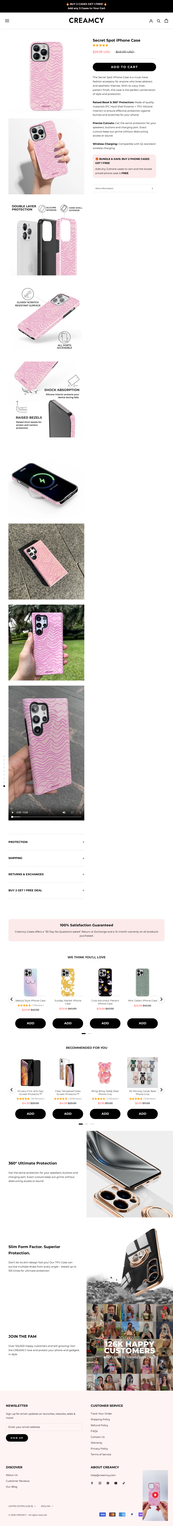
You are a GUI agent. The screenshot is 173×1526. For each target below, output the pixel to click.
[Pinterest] (108, 1483)
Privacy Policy (99, 1448)
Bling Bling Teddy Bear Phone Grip (105, 1093)
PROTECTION (18, 842)
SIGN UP (17, 1438)
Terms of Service (101, 1454)
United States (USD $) (20, 1506)
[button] (101, 45)
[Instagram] (100, 1483)
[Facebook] (92, 1483)
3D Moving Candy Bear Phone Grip (142, 1093)
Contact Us (98, 1437)
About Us (12, 1475)
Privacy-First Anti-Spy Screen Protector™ (30, 1093)
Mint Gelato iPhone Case (142, 1000)
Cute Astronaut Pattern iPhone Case (105, 1002)
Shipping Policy (100, 1419)
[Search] (158, 20)
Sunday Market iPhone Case (68, 1002)
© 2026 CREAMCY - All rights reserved (27, 1515)
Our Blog (11, 1486)
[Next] (161, 999)
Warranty (96, 1442)
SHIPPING (15, 858)
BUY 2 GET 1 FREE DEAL (25, 890)
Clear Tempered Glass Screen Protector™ (68, 1093)
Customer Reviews (17, 1481)
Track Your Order (101, 1413)
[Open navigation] (7, 20)
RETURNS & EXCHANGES (26, 874)
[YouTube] (116, 1483)
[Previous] (11, 999)
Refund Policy (99, 1425)
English (45, 1506)
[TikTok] (123, 1483)
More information (104, 188)
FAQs (94, 1431)
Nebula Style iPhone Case (30, 1000)
